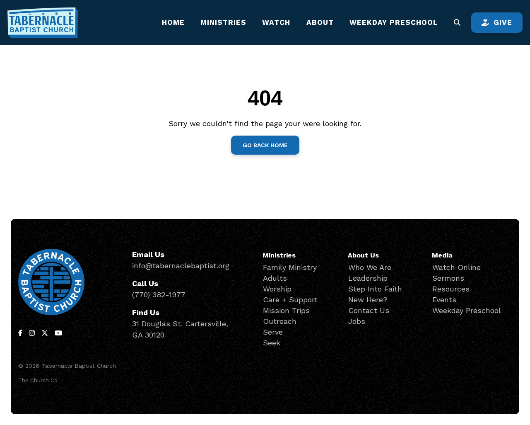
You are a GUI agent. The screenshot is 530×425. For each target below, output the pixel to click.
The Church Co (38, 380)
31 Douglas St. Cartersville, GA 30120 (180, 329)
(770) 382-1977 (159, 294)
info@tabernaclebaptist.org (180, 265)
